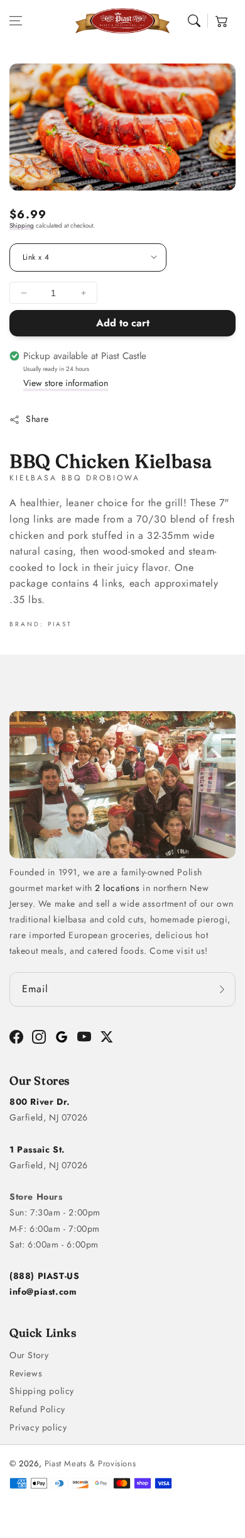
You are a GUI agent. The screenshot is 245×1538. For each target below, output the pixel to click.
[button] (16, 21)
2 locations (117, 888)
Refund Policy (37, 1409)
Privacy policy (38, 1427)
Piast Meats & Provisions (90, 1463)
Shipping (21, 225)
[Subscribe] (222, 989)
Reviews (25, 1373)
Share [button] (37, 418)
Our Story (28, 1355)
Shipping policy (41, 1391)
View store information (65, 383)
